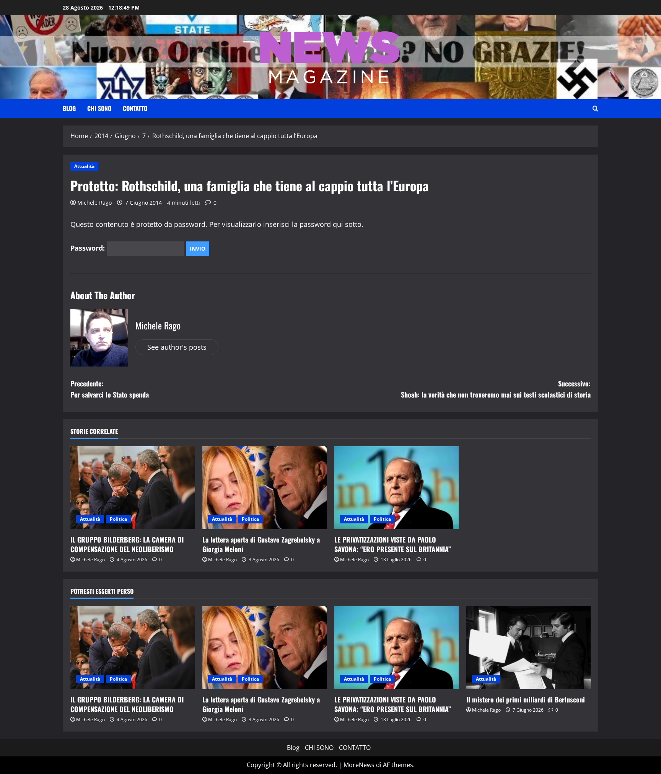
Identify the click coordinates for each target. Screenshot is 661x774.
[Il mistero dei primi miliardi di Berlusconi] (528, 647)
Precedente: (109, 388)
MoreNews (359, 765)
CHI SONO (99, 108)
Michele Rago (94, 202)
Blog (69, 108)
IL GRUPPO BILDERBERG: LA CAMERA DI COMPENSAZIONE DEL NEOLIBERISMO (127, 544)
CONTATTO (135, 108)
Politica (118, 519)
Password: (88, 248)
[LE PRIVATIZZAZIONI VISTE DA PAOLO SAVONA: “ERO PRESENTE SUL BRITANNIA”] (396, 487)
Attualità (84, 166)
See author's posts (177, 347)
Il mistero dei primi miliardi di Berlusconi (525, 699)
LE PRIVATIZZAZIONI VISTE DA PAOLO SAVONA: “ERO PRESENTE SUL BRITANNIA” (392, 544)
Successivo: (496, 388)
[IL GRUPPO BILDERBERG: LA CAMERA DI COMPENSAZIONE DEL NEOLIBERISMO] (132, 487)
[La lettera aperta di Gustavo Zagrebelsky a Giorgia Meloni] (264, 487)
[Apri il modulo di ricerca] (595, 108)
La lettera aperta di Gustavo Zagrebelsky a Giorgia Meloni (261, 544)
